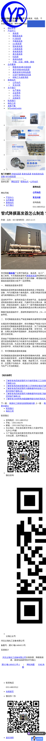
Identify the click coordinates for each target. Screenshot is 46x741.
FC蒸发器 (17, 38)
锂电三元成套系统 (20, 77)
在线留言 (16, 98)
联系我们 (12, 101)
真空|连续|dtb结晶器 (21, 70)
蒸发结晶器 (17, 59)
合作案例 (12, 64)
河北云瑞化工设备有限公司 (14, 657)
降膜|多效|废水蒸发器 (22, 67)
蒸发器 (16, 33)
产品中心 (12, 31)
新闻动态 (12, 80)
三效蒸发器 (17, 49)
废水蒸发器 (17, 54)
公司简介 (16, 95)
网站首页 (12, 28)
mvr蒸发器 (17, 44)
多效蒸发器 (17, 51)
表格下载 (12, 106)
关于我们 (12, 88)
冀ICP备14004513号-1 (11, 664)
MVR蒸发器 (10, 176)
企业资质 (16, 93)
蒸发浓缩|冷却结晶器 (22, 72)
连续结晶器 (16, 174)
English (18, 108)
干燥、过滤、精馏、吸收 (23, 62)
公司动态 (16, 82)
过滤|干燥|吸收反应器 (22, 75)
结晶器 (16, 57)
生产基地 (16, 90)
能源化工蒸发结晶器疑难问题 (22, 403)
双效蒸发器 (17, 46)
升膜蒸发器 (17, 41)
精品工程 (12, 103)
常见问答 (16, 85)
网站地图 (31, 664)
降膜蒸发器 (17, 36)
